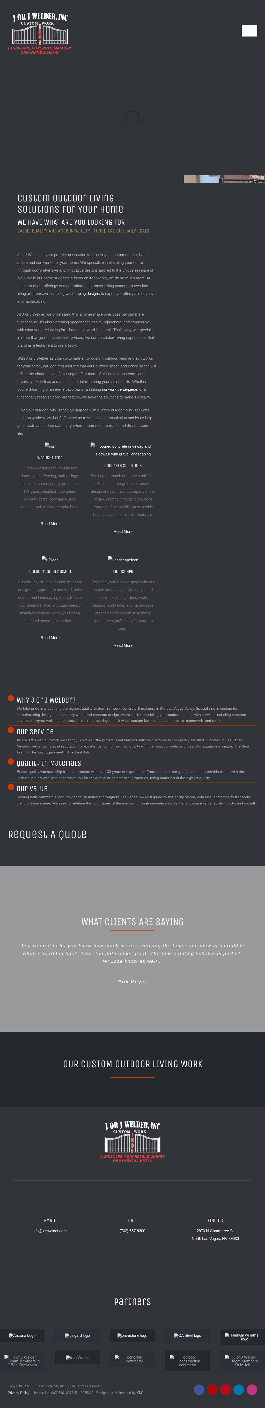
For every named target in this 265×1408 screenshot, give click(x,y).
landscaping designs (82, 293)
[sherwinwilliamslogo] (243, 1335)
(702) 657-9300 (132, 1231)
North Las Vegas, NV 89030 (215, 1238)
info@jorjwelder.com (50, 1231)
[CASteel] (187, 1335)
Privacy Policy (19, 1393)
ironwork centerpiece (119, 389)
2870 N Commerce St (215, 1231)
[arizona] (22, 1335)
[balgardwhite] (77, 1335)
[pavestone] (132, 1335)
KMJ (140, 1393)
